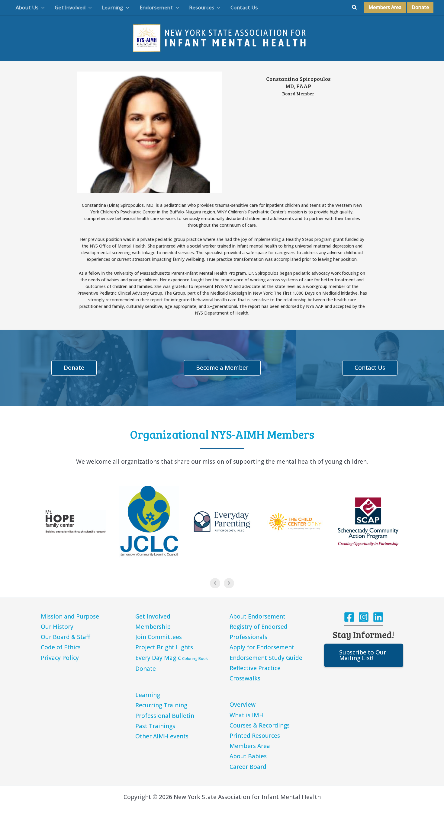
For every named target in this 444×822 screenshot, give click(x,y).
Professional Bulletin (164, 716)
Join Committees (158, 637)
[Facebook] (349, 617)
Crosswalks (245, 678)
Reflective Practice (255, 668)
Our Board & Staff (65, 637)
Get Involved (152, 616)
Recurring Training (161, 705)
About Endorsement (257, 616)
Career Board (248, 767)
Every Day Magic (171, 658)
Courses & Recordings (260, 725)
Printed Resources (255, 736)
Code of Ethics (61, 647)
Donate (145, 669)
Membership (153, 627)
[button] (41, 7)
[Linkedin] (378, 617)
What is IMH (247, 715)
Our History (57, 627)
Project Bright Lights (164, 647)
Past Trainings (155, 726)
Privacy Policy (60, 658)
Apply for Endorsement (262, 647)
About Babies (248, 756)
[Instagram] (363, 617)
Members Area (250, 746)
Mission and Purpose (70, 616)
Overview (243, 704)
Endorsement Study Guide (266, 658)
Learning (147, 695)
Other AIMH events (161, 736)
